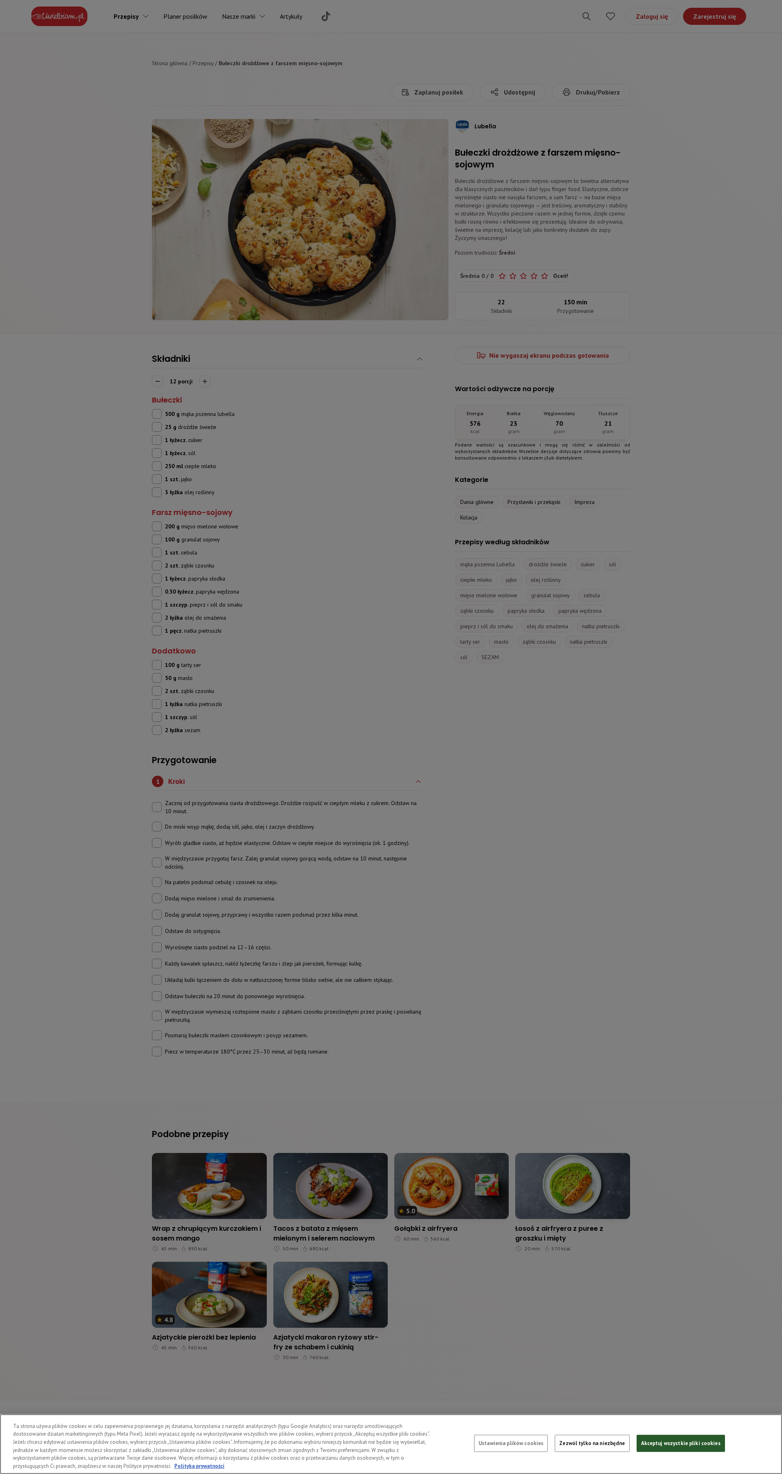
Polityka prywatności (199, 1465)
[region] (391, 1444)
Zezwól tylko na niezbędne (592, 1443)
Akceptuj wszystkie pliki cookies (680, 1443)
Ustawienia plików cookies (511, 1443)
